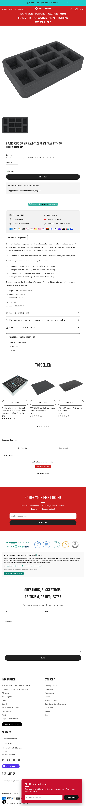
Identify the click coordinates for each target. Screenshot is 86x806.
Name (7, 611)
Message (8, 621)
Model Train (40, 22)
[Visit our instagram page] (8, 760)
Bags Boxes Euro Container (55, 704)
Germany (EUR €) (7, 9)
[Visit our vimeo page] (14, 760)
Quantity (9, 162)
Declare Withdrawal (12, 724)
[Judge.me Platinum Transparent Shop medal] (56, 544)
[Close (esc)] (79, 782)
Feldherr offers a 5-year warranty (15, 689)
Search (4, 704)
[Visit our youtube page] (19, 760)
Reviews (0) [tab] (22, 448)
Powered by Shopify (8, 803)
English (21, 9)
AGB (4, 715)
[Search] (71, 9)
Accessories (53, 14)
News (4, 700)
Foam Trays (63, 18)
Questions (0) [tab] (63, 448)
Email (47, 611)
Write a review (43, 466)
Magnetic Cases (24, 18)
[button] (4, 802)
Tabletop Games (26, 14)
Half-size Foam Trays (18, 342)
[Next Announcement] (67, 2)
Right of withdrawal (10, 719)
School (63, 14)
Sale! (49, 22)
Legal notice (6, 711)
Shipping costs (7, 696)
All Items (5, 693)
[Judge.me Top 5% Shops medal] (75, 544)
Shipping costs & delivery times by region (24, 191)
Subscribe (71, 797)
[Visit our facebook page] (3, 760)
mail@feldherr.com (9, 738)
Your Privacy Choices (10, 707)
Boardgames (40, 14)
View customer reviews (14, 573)
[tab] (37, 426)
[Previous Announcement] (18, 2)
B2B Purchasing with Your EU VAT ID (16, 685)
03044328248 (7, 743)
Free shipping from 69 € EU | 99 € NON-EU (30, 158)
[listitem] (43, 3)
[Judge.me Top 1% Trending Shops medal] (65, 544)
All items (13, 351)
